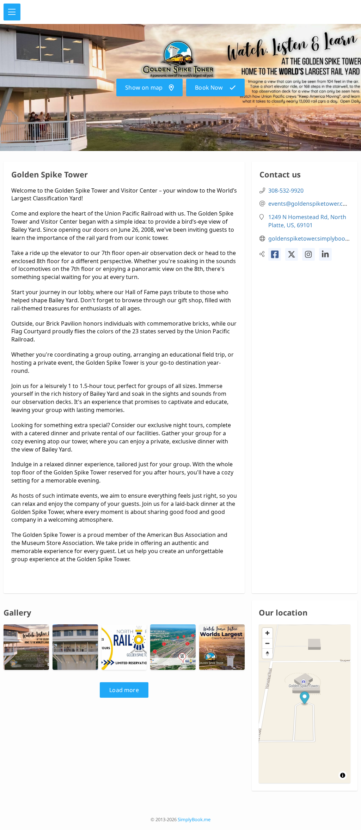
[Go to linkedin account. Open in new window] (325, 254)
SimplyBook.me (194, 819)
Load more (124, 690)
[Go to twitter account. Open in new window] (291, 254)
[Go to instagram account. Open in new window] (308, 254)
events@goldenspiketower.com (309, 203)
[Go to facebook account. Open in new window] (274, 254)
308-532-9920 (286, 190)
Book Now (209, 87)
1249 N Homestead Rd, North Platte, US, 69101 (307, 221)
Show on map (144, 87)
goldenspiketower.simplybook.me (313, 238)
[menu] (12, 12)
